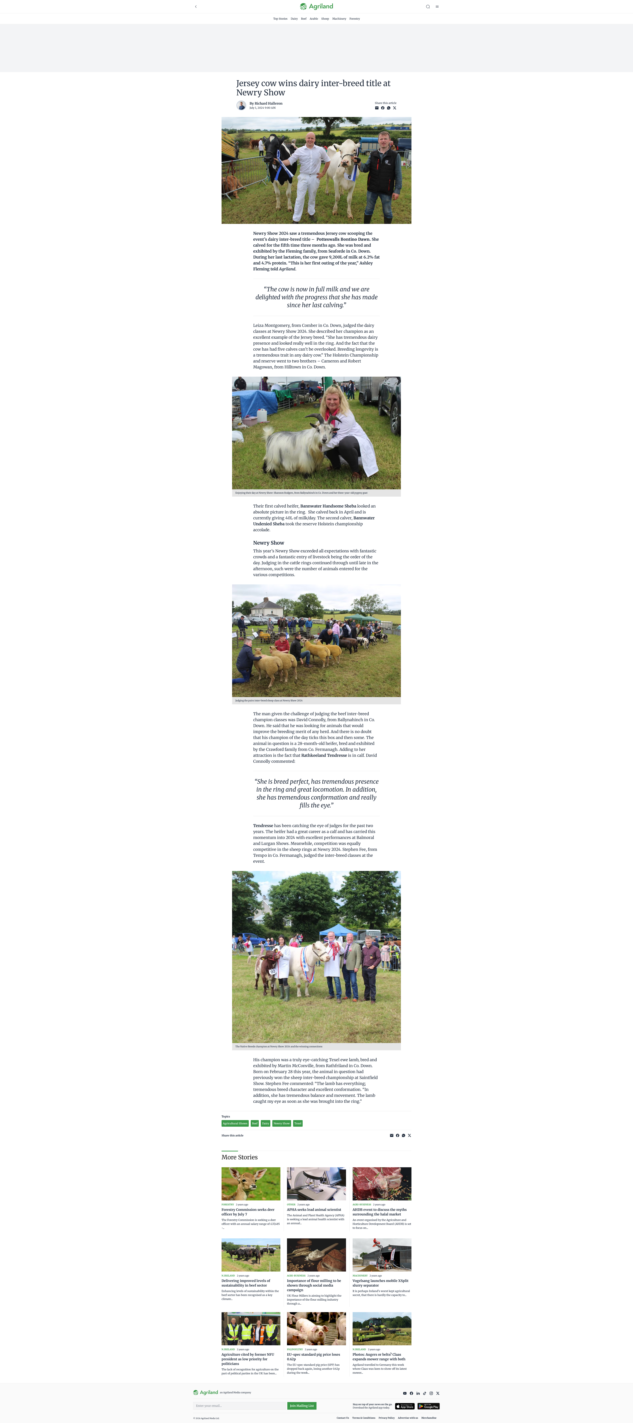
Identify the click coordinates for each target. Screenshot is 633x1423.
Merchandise (429, 1417)
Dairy (294, 18)
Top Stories (280, 18)
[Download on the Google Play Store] (428, 1406)
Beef (303, 18)
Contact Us (343, 1417)
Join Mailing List (302, 1406)
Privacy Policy (387, 1417)
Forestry (354, 18)
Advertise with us (408, 1417)
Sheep (325, 18)
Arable (314, 18)
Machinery (339, 18)
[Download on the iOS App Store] (405, 1406)
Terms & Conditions (363, 1417)
